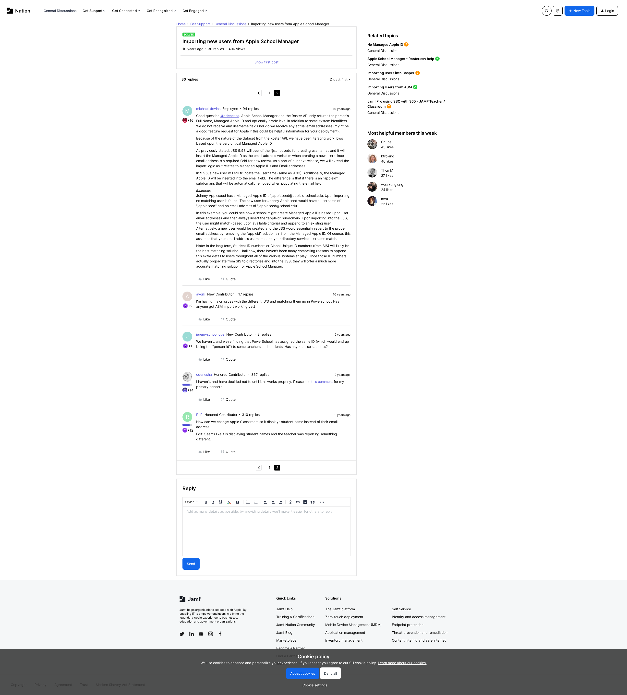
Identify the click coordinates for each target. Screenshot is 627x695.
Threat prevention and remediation (419, 632)
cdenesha (204, 374)
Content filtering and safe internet (419, 640)
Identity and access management (419, 617)
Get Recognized (160, 11)
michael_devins (208, 108)
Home (181, 24)
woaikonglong (392, 184)
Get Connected (124, 11)
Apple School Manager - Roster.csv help (400, 59)
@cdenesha (229, 116)
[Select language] (558, 11)
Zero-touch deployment (344, 617)
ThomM (387, 170)
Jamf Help (284, 609)
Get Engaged (193, 11)
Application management (345, 632)
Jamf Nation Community (295, 625)
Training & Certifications (295, 617)
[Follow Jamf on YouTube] (201, 634)
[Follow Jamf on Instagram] (210, 633)
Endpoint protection (407, 625)
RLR (199, 414)
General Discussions (60, 11)
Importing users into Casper (390, 73)
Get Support (92, 11)
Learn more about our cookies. (402, 663)
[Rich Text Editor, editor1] (266, 531)
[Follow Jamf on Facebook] (220, 633)
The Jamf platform (340, 609)
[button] (579, 11)
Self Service (401, 609)
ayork (200, 294)
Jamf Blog (284, 632)
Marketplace (286, 640)
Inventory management (343, 640)
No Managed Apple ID (385, 44)
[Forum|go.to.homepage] (18, 11)
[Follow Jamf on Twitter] (182, 634)
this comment (322, 381)
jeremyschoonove (210, 334)
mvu (384, 199)
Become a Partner (290, 648)
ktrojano (387, 156)
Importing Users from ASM (389, 87)
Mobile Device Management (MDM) (353, 625)
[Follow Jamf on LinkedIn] (191, 633)
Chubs (386, 142)
